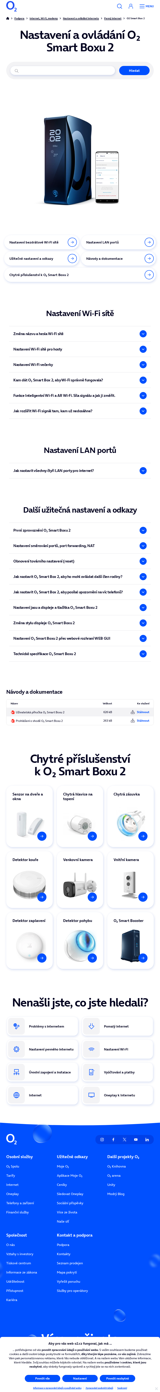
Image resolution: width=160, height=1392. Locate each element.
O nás (10, 1244)
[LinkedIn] (147, 1139)
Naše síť (63, 1221)
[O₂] (11, 6)
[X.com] (124, 1139)
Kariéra (11, 1299)
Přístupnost (14, 1290)
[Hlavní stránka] (7, 18)
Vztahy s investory (19, 1254)
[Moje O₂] (130, 6)
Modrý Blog (115, 1194)
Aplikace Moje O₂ (69, 1175)
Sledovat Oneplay (70, 1194)
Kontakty (63, 1254)
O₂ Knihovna (116, 1166)
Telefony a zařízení (20, 1203)
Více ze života (67, 1212)
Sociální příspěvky (70, 1203)
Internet (12, 1184)
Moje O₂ (63, 1166)
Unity (111, 1184)
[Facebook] (113, 1139)
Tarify (10, 1175)
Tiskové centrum (18, 1263)
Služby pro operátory (72, 1290)
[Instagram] (102, 1139)
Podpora (63, 1244)
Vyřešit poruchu (68, 1281)
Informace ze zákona (21, 1272)
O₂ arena (114, 1175)
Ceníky (62, 1184)
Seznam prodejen (70, 1263)
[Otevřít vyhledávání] (119, 6)
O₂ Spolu (12, 1166)
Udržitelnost (15, 1281)
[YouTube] (135, 1139)
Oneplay (12, 1194)
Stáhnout (143, 712)
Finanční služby (17, 1212)
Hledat (134, 70)
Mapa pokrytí (67, 1272)
